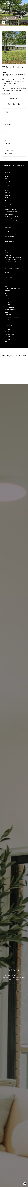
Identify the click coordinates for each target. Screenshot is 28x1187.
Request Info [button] (14, 98)
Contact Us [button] (14, 983)
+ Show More (6, 93)
